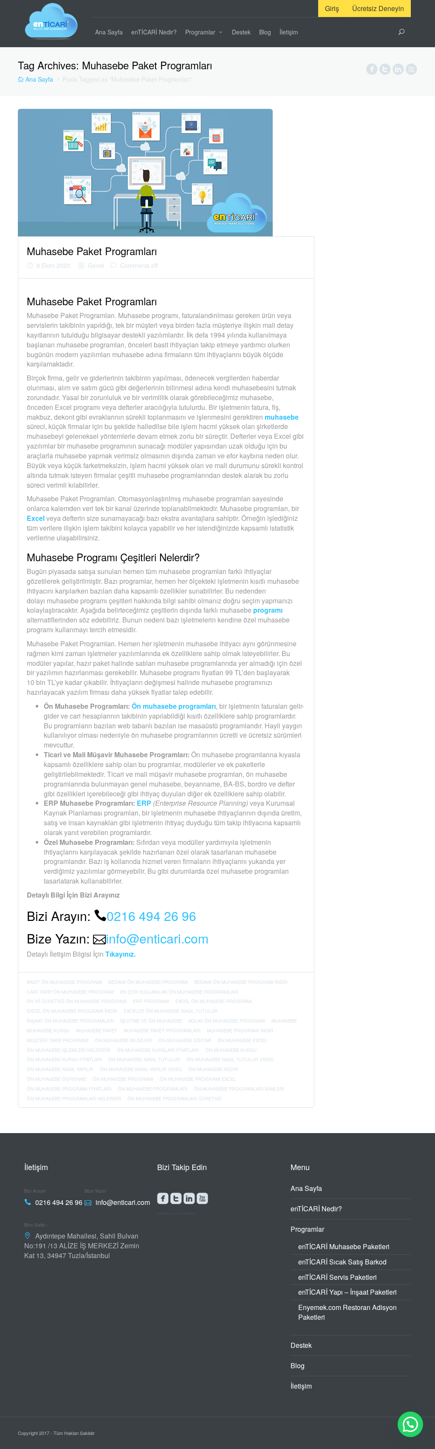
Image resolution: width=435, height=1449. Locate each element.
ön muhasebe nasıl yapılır (60, 1068)
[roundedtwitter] (176, 1200)
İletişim (289, 32)
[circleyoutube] (411, 71)
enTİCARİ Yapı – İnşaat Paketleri (347, 1292)
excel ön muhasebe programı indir (72, 1010)
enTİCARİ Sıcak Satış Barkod (342, 1262)
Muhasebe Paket (96, 1030)
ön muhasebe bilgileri (123, 1040)
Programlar (200, 32)
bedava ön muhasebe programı (148, 981)
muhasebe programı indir (240, 1030)
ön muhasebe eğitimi (184, 1040)
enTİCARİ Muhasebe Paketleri (344, 1246)
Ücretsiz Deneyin (378, 8)
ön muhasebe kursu (231, 1049)
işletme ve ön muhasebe (151, 1020)
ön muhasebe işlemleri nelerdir (68, 1049)
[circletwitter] (385, 71)
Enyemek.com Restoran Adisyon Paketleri (347, 1312)
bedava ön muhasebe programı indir (241, 981)
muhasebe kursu (48, 1030)
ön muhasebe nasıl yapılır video (141, 1068)
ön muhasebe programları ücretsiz (174, 1098)
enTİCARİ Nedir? (154, 32)
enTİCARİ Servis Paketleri (337, 1277)
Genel (96, 265)
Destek (241, 32)
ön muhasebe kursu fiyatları (64, 1059)
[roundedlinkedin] (189, 1200)
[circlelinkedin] (398, 71)
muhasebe (284, 1020)
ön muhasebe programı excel (198, 1078)
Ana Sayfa (109, 32)
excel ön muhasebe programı (213, 1000)
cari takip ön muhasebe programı (70, 991)
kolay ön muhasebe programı (227, 1020)
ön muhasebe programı (123, 1078)
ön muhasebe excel (242, 1040)
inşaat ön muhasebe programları (70, 1020)
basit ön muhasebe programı (64, 981)
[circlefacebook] (372, 71)
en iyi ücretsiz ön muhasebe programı (77, 1000)
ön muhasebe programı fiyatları (69, 1088)
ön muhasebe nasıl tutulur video (230, 1059)
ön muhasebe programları (152, 1088)
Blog (265, 32)
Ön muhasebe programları (173, 706)
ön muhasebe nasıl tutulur (144, 1059)
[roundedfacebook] (163, 1200)
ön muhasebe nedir (213, 1068)
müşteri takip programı (57, 1040)
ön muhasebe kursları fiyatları (158, 1049)
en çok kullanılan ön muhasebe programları (179, 991)
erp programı (151, 1000)
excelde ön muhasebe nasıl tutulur (171, 1010)
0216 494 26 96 (151, 915)
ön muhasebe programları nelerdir (74, 1098)
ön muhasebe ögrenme (56, 1078)
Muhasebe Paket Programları (92, 250)
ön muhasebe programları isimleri (239, 1088)
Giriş (332, 8)
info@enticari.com (157, 938)
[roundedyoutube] (202, 1200)
